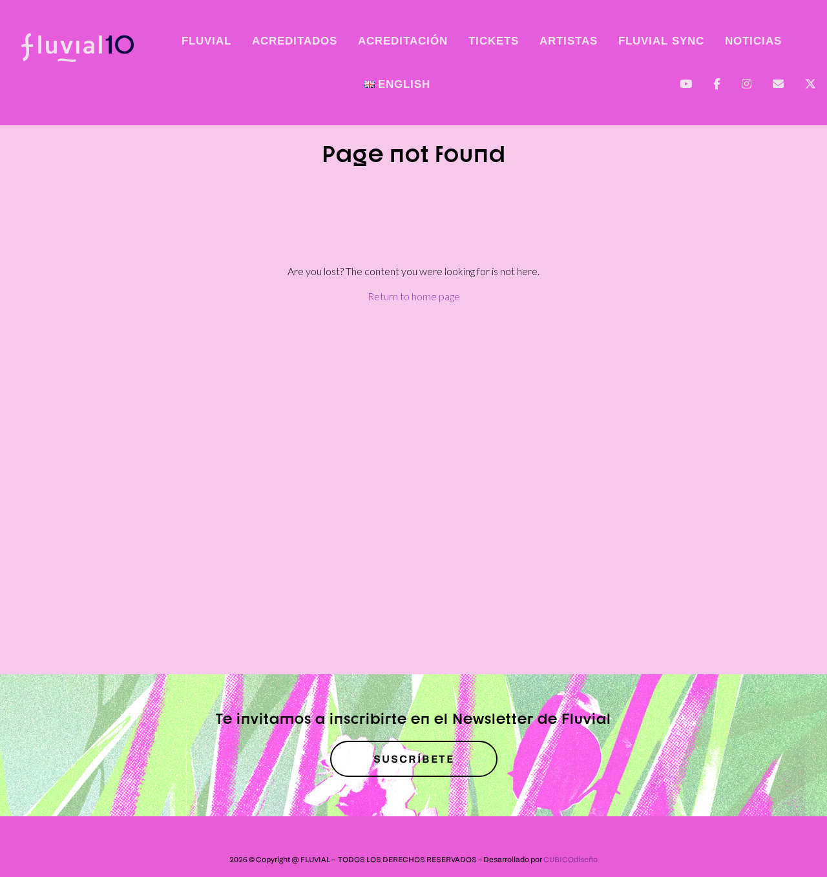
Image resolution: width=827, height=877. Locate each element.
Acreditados (294, 41)
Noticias (753, 41)
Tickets (493, 41)
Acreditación (403, 41)
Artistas (568, 41)
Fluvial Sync (661, 41)
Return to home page (414, 296)
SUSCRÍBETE (413, 758)
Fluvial (206, 41)
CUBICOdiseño (570, 859)
